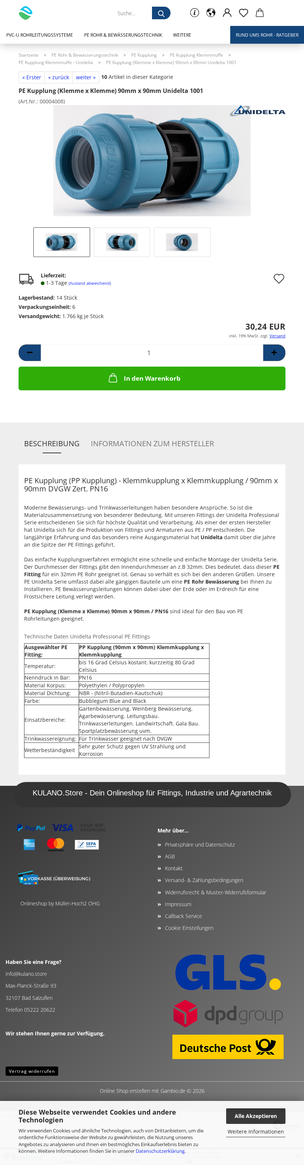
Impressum (178, 904)
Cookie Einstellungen (189, 927)
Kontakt (174, 868)
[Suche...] (161, 13)
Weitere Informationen (256, 1131)
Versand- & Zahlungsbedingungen (204, 880)
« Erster (31, 77)
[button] (211, 13)
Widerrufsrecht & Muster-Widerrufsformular (215, 892)
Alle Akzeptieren (256, 1115)
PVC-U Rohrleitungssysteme (39, 35)
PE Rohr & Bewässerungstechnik (123, 35)
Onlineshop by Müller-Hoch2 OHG (60, 903)
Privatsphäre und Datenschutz (200, 844)
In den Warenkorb (152, 378)
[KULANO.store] (28, 13)
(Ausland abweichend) (90, 283)
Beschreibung (52, 443)
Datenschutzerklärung (160, 1151)
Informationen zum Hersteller (152, 443)
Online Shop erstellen (125, 1090)
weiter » (86, 77)
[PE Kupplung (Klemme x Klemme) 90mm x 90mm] (152, 160)
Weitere (182, 35)
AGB (170, 856)
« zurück (58, 77)
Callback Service (183, 915)
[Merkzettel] (243, 13)
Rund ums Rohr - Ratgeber (267, 35)
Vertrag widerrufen (32, 1071)
